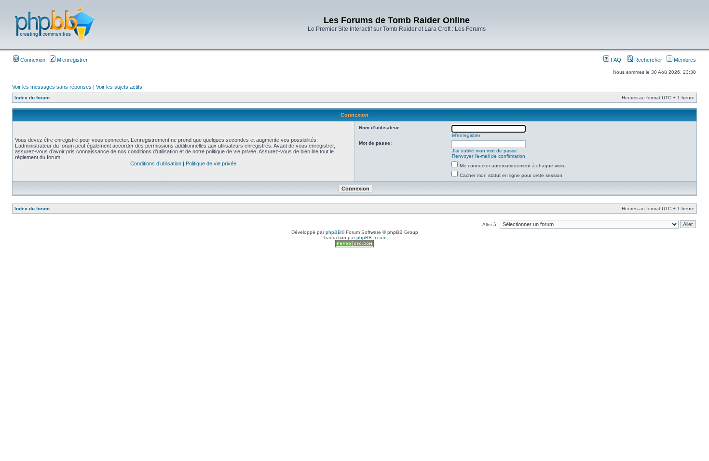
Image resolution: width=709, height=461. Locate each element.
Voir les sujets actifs (119, 87)
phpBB (333, 232)
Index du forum (32, 97)
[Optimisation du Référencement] (354, 245)
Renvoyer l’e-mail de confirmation (488, 156)
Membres (684, 60)
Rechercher (647, 60)
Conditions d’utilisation (155, 163)
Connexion (32, 60)
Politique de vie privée (211, 163)
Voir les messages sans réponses (52, 87)
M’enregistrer (71, 60)
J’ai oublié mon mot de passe (484, 150)
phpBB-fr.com (371, 237)
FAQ (615, 60)
